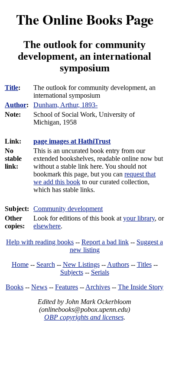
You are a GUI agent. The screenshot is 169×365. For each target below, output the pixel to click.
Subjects (71, 272)
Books (14, 287)
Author (15, 105)
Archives (97, 287)
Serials (100, 272)
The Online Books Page (84, 19)
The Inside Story (140, 287)
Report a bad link (105, 242)
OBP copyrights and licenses (84, 317)
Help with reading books (40, 242)
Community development (68, 208)
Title (11, 87)
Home (20, 264)
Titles (144, 264)
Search (45, 264)
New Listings (81, 264)
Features (66, 287)
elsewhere (47, 226)
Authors (118, 264)
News (39, 287)
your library (139, 218)
